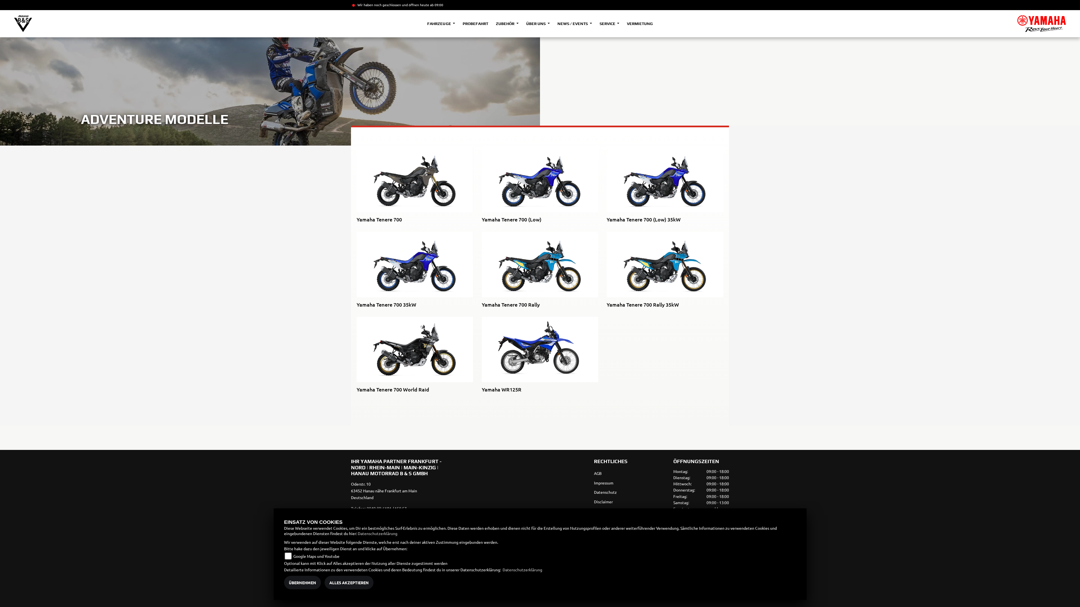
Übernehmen (302, 582)
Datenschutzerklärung (377, 533)
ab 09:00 (436, 5)
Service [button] (608, 23)
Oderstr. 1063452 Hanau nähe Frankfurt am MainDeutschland (384, 490)
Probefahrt (475, 23)
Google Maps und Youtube (316, 556)
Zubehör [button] (505, 23)
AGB (598, 473)
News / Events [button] (573, 23)
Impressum (603, 482)
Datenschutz (605, 492)
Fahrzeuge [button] (439, 23)
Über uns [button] (536, 23)
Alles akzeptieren (349, 582)
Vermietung (639, 23)
